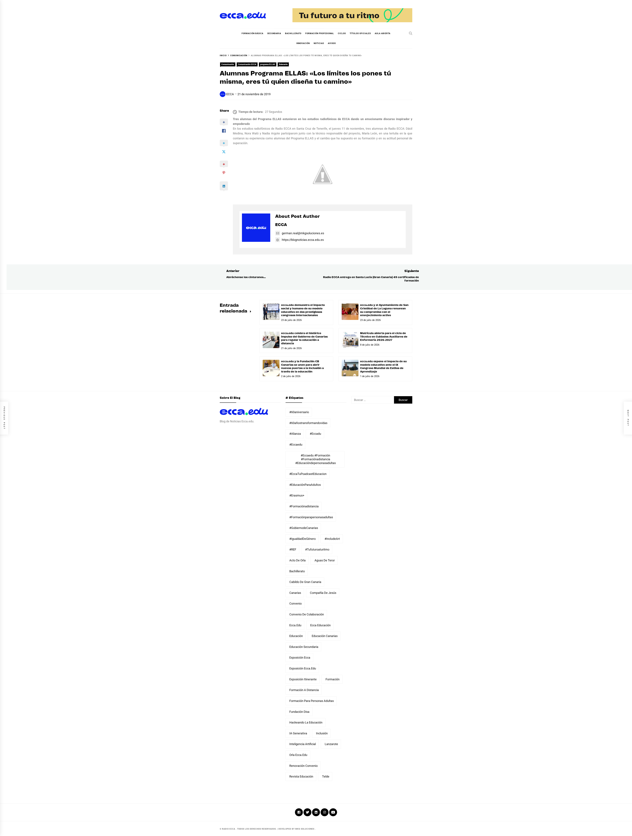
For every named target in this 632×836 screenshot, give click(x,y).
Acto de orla (297, 560)
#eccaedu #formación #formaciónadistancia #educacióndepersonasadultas (315, 459)
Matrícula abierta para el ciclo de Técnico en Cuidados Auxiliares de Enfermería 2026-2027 (383, 336)
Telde (325, 776)
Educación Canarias (325, 636)
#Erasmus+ (296, 495)
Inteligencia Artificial (302, 744)
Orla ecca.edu (298, 755)
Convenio (295, 603)
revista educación (301, 776)
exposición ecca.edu (302, 668)
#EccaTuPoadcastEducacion (308, 474)
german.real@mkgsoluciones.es (303, 233)
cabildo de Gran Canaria (305, 582)
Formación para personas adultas (311, 701)
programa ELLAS (267, 64)
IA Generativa (298, 733)
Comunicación (227, 64)
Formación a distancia (304, 690)
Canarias (295, 593)
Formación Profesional (319, 33)
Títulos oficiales (360, 33)
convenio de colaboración (306, 614)
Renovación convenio (303, 765)
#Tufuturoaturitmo (317, 549)
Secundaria (274, 33)
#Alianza (295, 433)
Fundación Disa (299, 711)
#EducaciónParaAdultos (305, 484)
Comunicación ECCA (247, 64)
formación (333, 679)
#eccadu (315, 433)
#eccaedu (295, 444)
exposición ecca (299, 657)
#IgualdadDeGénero (302, 538)
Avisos (332, 43)
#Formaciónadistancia (304, 506)
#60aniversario (299, 412)
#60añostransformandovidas (308, 423)
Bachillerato (293, 33)
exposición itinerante (303, 679)
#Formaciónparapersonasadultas (311, 517)
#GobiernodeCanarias (303, 528)
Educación (296, 636)
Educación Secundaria (303, 647)
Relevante (283, 64)
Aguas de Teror (325, 560)
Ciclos (342, 33)
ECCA (230, 94)
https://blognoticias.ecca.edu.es (303, 239)
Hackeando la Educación (305, 722)
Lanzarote (331, 744)
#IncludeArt (332, 538)
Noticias (319, 43)
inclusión (322, 733)
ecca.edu (295, 625)
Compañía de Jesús (323, 593)
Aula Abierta (382, 33)
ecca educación (320, 625)
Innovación (303, 43)
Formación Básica (252, 33)
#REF (292, 549)
